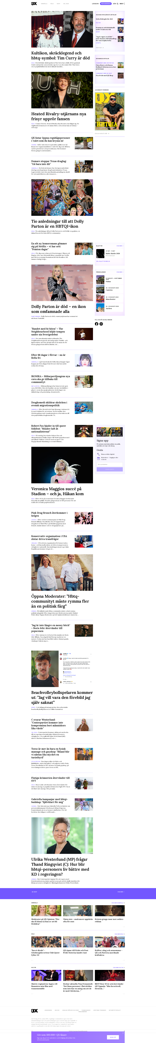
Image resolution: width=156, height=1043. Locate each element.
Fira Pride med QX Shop (104, 75)
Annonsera (48, 1010)
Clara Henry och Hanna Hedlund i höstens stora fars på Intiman (106, 67)
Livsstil (98, 43)
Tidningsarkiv (85, 1010)
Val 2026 (66, 3)
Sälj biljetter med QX (103, 261)
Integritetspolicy (115, 1010)
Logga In (95, 3)
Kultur (98, 22)
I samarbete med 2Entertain (105, 63)
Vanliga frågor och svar (70, 1010)
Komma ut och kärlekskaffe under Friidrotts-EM (105, 28)
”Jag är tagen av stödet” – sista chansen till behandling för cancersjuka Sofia (106, 38)
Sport (98, 32)
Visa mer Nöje (119, 934)
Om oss (57, 1010)
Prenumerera (106, 3)
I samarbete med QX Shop (104, 73)
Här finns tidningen (99, 1010)
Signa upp (113, 1037)
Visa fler (99, 47)
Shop (58, 3)
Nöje (52, 3)
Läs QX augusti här (101, 133)
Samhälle (44, 3)
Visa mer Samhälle (117, 903)
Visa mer (119, 246)
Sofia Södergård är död (104, 19)
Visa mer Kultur (118, 967)
